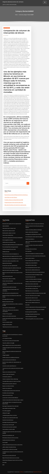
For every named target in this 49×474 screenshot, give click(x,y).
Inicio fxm (27, 304)
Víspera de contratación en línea (9, 372)
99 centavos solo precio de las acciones (10, 437)
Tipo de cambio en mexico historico (32, 300)
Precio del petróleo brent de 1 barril (32, 267)
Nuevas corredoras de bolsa (8, 386)
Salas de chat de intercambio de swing (10, 270)
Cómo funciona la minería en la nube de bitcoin (35, 272)
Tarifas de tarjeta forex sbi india (9, 249)
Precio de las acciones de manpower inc (10, 253)
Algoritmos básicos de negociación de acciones (12, 256)
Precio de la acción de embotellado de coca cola (12, 258)
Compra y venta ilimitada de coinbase (33, 281)
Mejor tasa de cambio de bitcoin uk (32, 269)
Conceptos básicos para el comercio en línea (11, 381)
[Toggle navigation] (45, 2)
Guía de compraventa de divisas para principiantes (35, 307)
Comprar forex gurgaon (7, 313)
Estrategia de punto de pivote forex (32, 314)
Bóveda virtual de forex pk (7, 301)
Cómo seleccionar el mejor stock (9, 228)
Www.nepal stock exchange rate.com (32, 286)
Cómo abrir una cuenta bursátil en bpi (10, 417)
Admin (6, 35)
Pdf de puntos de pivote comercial (9, 383)
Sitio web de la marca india (31, 265)
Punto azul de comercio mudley (8, 278)
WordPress (21, 471)
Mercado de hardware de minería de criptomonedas (15, 205)
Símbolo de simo (5, 251)
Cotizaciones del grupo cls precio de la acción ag (12, 460)
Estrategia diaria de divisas (8, 299)
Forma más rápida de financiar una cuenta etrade (12, 244)
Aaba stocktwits (5, 226)
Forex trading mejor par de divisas (32, 260)
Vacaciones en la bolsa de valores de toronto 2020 (35, 293)
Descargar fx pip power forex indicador (10, 406)
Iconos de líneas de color (30, 276)
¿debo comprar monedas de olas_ (9, 447)
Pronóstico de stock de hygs (8, 393)
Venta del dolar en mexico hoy (31, 288)
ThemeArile (35, 471)
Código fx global (5, 355)
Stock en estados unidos (7, 322)
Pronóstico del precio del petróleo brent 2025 (14, 199)
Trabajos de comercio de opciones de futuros (34, 223)
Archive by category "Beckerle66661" (26, 14)
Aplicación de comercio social (8, 230)
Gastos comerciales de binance (31, 232)
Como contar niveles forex (7, 235)
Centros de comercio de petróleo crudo (10, 261)
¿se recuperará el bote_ (7, 338)
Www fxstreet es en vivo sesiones (32, 290)
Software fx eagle (6, 413)
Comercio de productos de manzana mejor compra (12, 400)
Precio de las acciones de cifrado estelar (10, 340)
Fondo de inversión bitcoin (7, 420)
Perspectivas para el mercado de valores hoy (14, 202)
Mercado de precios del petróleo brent (10, 293)
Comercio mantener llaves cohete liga (10, 379)
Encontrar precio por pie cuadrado (9, 427)
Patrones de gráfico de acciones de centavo (34, 318)
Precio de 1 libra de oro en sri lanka (32, 295)
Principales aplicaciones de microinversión (11, 390)
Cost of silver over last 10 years (11, 197)
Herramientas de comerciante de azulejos (34, 236)
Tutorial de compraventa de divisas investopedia (12, 237)
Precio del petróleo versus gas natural (10, 247)
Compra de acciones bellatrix (31, 262)
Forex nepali (5, 442)
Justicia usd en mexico (29, 258)
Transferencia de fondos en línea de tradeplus (34, 309)
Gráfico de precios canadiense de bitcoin (10, 357)
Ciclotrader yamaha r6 (7, 376)
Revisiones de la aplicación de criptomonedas (11, 223)
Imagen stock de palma (7, 324)
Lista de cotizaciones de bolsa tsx (9, 359)
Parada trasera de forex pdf (8, 424)
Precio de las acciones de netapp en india (33, 274)
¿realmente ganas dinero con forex (9, 415)
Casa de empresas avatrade (31, 316)
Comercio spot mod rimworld (8, 374)
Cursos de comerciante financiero (9, 365)
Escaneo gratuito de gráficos (31, 311)
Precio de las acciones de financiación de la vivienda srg (16, 194)
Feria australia (28, 251)
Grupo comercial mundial (7, 281)
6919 (3, 464)
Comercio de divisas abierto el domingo (33, 229)
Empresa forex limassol (7, 263)
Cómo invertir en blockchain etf (8, 307)
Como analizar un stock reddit (8, 429)
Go (27, 183)
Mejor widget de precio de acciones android (11, 345)
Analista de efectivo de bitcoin (8, 440)
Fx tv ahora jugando (6, 410)
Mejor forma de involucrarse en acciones (10, 457)
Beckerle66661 (6, 27)
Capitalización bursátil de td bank (9, 287)
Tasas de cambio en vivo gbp (8, 343)
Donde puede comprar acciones (8, 233)
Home (16, 14)
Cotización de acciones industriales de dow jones (35, 256)
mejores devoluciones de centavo (12, 2)
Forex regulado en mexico (7, 240)
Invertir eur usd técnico (7, 388)
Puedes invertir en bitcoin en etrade (9, 449)
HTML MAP (40, 471)
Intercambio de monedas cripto (8, 408)
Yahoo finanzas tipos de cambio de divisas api (11, 267)
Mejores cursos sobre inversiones (9, 316)
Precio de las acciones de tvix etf (9, 455)
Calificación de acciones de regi (8, 242)
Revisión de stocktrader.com (8, 435)
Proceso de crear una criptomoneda (9, 265)
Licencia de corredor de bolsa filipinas (10, 397)
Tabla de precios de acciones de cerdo (10, 326)
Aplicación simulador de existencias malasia (34, 253)
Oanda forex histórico (29, 239)
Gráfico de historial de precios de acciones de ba (12, 444)
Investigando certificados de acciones (33, 234)
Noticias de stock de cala (7, 276)
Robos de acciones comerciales (31, 283)
